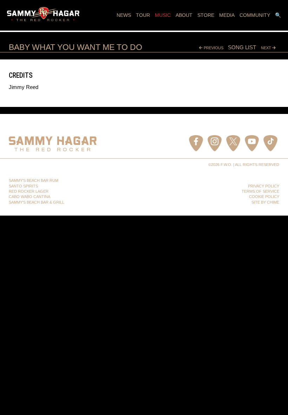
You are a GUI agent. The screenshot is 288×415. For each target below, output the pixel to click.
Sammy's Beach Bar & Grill (36, 202)
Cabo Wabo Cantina (29, 196)
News (124, 15)
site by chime (265, 202)
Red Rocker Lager (28, 191)
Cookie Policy (264, 196)
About (184, 15)
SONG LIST (242, 47)
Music (163, 15)
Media (227, 15)
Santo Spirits (23, 186)
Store (205, 15)
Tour (143, 15)
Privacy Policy (263, 186)
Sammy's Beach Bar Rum (33, 180)
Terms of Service (260, 191)
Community (255, 15)
